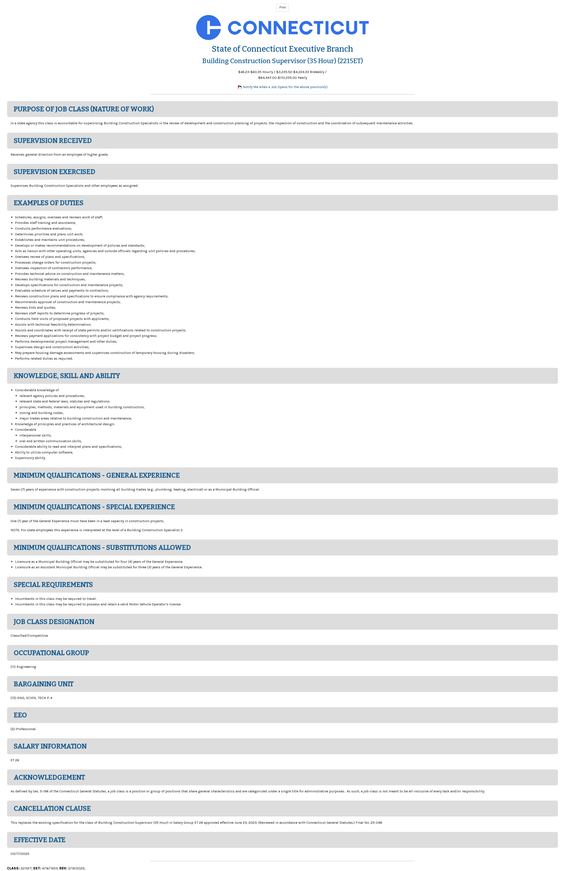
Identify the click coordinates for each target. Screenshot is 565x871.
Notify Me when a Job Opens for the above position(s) (285, 87)
